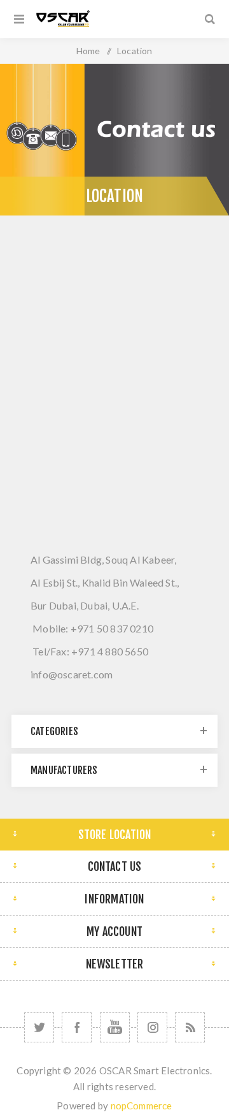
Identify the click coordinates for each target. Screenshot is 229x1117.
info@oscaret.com (72, 674)
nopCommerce (141, 1105)
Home (88, 50)
